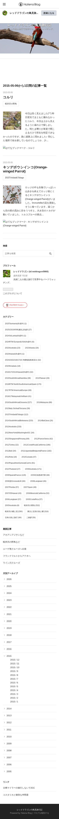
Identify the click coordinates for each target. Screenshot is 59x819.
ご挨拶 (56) (31, 517)
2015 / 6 (14, 682)
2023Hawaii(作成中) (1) (14, 354)
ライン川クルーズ (11, 563)
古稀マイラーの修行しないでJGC (19, 788)
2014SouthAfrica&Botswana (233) (19, 420)
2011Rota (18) (11, 457)
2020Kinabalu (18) (12, 366)
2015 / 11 (14, 663)
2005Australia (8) (12, 505)
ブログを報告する (41, 813)
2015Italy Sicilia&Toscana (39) (17, 408)
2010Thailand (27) (12, 469)
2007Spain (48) (30, 487)
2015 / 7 (14, 679)
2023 (9, 600)
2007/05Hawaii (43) (13, 493)
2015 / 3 (14, 694)
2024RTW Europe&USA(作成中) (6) (19, 342)
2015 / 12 (14, 660)
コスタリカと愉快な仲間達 (15, 795)
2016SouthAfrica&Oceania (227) (18, 402)
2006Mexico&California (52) (37, 493)
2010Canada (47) (29, 457)
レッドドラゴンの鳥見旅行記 (29, 25)
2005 (9, 771)
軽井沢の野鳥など (11, 542)
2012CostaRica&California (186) (36, 445)
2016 (9, 649)
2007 (9, 757)
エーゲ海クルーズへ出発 (14, 549)
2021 (9, 614)
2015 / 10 (14, 667)
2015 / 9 (14, 671)
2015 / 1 (14, 701)
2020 (9, 621)
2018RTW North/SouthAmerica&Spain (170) (23, 384)
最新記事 (7, 529)
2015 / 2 (14, 698)
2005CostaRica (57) (34, 499)
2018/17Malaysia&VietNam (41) (18, 396)
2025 (9, 586)
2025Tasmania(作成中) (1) (16, 324)
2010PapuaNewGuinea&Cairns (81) (20, 463)
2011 (9, 729)
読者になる (49, 13)
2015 (9, 656)
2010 (9, 736)
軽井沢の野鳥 (11, 104)
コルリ (8, 97)
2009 (9, 743)
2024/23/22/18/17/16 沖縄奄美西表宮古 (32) (23, 360)
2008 (9, 750)
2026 (9, 579)
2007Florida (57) (12, 487)
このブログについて (12, 293)
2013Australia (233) (13, 427)
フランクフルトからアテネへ (17, 556)
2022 (9, 607)
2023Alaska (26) (32, 348)
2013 (9, 715)
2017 (9, 642)
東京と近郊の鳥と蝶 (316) (38, 511)
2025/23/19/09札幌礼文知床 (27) (18, 330)
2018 (9, 635)
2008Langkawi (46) (38, 481)
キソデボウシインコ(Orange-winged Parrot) (25, 169)
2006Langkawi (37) (13, 499)
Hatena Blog (26, 813)
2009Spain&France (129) (15, 475)
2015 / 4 (14, 690)
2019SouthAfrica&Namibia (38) (18, 378)
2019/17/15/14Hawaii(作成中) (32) (19, 372)
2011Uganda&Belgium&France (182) (36, 451)
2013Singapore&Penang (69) (17, 439)
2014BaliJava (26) (45, 420)
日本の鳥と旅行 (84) (13, 517)
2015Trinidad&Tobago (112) (16, 414)
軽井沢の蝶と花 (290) (14, 511)
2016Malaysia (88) (44, 402)
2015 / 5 (14, 686)
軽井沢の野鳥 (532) (32, 505)
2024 (9, 593)
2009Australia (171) (33, 469)
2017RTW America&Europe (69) (18, 390)
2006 (9, 764)
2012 (9, 722)
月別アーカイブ (10, 573)
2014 (9, 708)
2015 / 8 (14, 675)
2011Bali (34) (10, 451)
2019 (9, 628)
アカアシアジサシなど (13, 535)
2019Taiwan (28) (42, 378)
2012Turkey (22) (12, 445)
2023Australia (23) (12, 348)
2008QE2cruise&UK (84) (15, 481)
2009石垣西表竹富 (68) (40, 475)
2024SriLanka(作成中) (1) (15, 336)
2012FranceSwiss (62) (43, 439)
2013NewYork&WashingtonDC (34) (19, 433)
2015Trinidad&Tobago (14, 177)
